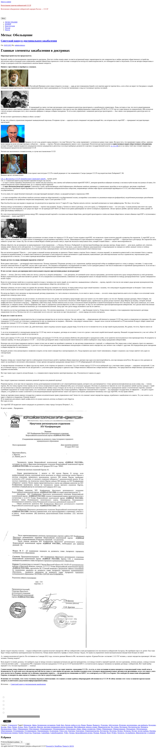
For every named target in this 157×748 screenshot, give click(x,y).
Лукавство (32, 727)
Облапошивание (46, 729)
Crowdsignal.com (62, 721)
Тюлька (72, 733)
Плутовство (104, 731)
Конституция (10, 26)
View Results (53, 721)
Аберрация (27, 725)
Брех (62, 725)
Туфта (66, 733)
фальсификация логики (83, 733)
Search (3, 744)
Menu (3, 18)
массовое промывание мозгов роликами (58, 727)
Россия (7, 28)
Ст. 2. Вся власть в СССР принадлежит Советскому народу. (23, 179)
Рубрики (4, 742)
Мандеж (40, 727)
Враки (83, 725)
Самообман (45, 733)
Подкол (120, 731)
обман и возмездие (88, 729)
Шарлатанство (141, 733)
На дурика (115, 727)
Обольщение (130, 729)
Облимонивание (59, 729)
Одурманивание (30, 731)
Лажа (9, 727)
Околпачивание (43, 731)
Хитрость (120, 733)
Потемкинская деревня (9, 733)
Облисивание (71, 729)
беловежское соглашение (46, 725)
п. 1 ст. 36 (114, 146)
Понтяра (152, 731)
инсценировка (132, 725)
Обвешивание (23, 729)
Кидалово (152, 725)
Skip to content (6, 2)
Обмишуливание (119, 729)
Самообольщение (56, 733)
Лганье (20, 727)
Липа (26, 727)
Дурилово (104, 725)
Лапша (14, 727)
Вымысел (96, 725)
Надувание (123, 727)
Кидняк (3, 727)
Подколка (127, 731)
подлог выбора (143, 731)
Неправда (144, 727)
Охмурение (80, 731)
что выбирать (130, 733)
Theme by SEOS (68, 746)
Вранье (89, 725)
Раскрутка (28, 733)
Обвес (14, 729)
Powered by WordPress (54, 746)
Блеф (58, 725)
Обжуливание (34, 729)
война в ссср (75, 725)
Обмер (98, 729)
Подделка (113, 731)
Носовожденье (6, 729)
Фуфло (114, 733)
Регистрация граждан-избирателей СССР (16, 5)
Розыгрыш (36, 733)
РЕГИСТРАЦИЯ (11, 22)
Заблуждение (113, 725)
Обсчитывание (141, 729)
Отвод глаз (63, 731)
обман (78, 729)
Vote (7, 721)
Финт (109, 733)
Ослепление (54, 731)
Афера (34, 725)
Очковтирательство (92, 731)
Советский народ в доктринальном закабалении (29, 40)
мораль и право (91, 727)
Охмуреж (71, 731)
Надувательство (134, 727)
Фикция (103, 733)
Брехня (67, 725)
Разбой (20, 733)
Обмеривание (107, 729)
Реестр (7, 30)
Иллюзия (122, 725)
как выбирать (143, 725)
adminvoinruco (20, 45)
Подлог (134, 731)
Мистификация (79, 727)
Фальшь (96, 733)
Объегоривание (6, 731)
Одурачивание (18, 731)
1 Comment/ (151, 733)
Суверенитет (12, 725)
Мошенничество (104, 727)
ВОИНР (8, 24)
